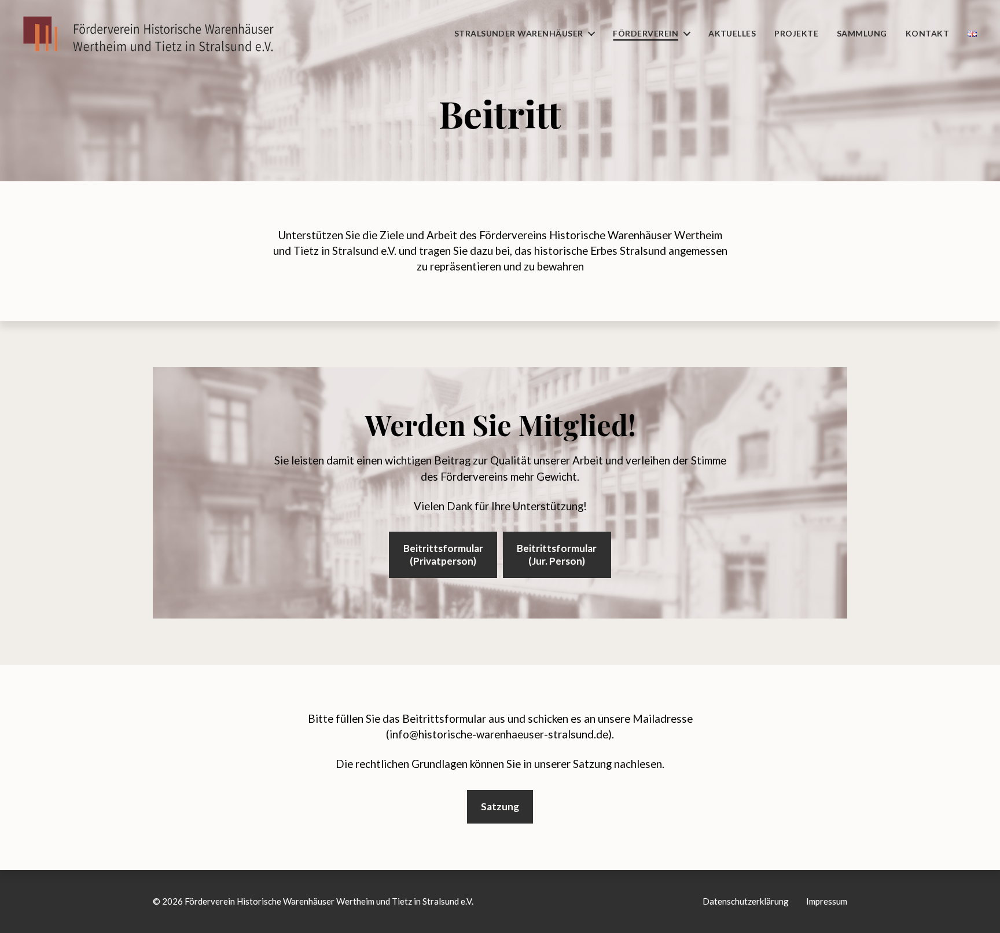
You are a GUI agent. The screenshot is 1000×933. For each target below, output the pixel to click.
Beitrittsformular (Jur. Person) (557, 554)
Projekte (796, 33)
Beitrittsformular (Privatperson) (443, 554)
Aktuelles (732, 33)
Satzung (500, 806)
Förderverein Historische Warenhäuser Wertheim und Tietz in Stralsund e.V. (329, 901)
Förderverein (645, 33)
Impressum (826, 901)
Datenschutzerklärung (746, 901)
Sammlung (862, 33)
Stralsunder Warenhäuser (518, 33)
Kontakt (927, 33)
